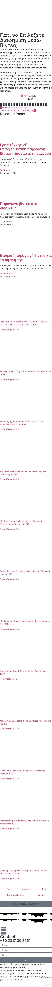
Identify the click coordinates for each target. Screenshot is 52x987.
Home (8, 889)
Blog (44, 889)
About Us (26, 889)
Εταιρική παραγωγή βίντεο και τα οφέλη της (26, 257)
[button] (1, 104)
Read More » (6, 170)
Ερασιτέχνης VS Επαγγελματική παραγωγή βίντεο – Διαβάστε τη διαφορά (25, 149)
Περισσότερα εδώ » (9, 329)
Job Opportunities (15, 895)
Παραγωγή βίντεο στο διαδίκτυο (18, 206)
